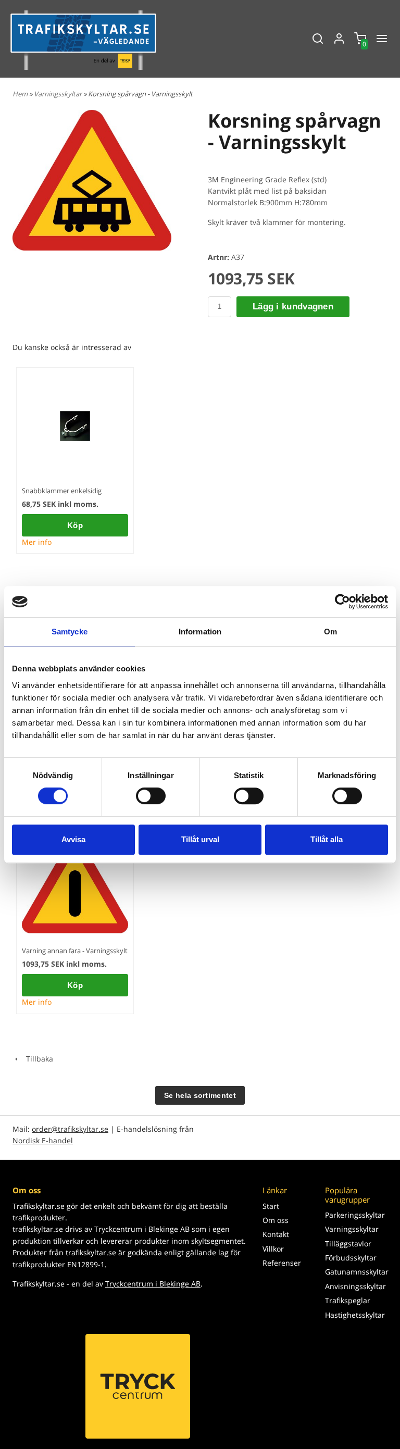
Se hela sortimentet (200, 1095)
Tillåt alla (326, 839)
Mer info (37, 542)
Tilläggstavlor (348, 1243)
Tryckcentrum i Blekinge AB (153, 1284)
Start (270, 1206)
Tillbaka (36, 1059)
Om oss (275, 1220)
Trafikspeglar (347, 1300)
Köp (75, 525)
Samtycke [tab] (70, 631)
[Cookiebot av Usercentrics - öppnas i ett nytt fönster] (342, 601)
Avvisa (73, 839)
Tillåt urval (200, 839)
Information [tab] (200, 631)
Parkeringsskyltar (355, 1215)
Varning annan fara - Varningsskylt (75, 950)
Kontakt (275, 1234)
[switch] (151, 796)
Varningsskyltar (58, 93)
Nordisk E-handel (42, 1140)
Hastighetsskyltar (355, 1315)
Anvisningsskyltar (355, 1286)
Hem (20, 93)
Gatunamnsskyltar (356, 1272)
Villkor (273, 1249)
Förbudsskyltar (351, 1258)
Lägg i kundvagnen (293, 306)
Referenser (281, 1263)
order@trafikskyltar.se (70, 1129)
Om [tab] (330, 631)
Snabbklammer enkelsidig (62, 490)
